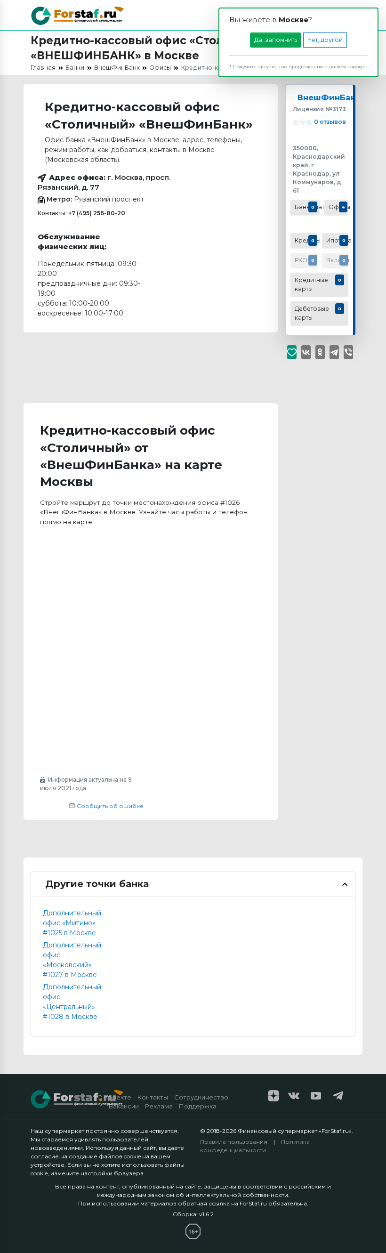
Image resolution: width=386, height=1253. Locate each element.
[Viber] (348, 352)
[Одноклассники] (320, 352)
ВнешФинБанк (329, 97)
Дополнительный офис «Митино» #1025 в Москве (72, 923)
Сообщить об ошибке (109, 805)
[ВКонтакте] (306, 352)
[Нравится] (292, 352)
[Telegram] (334, 352)
